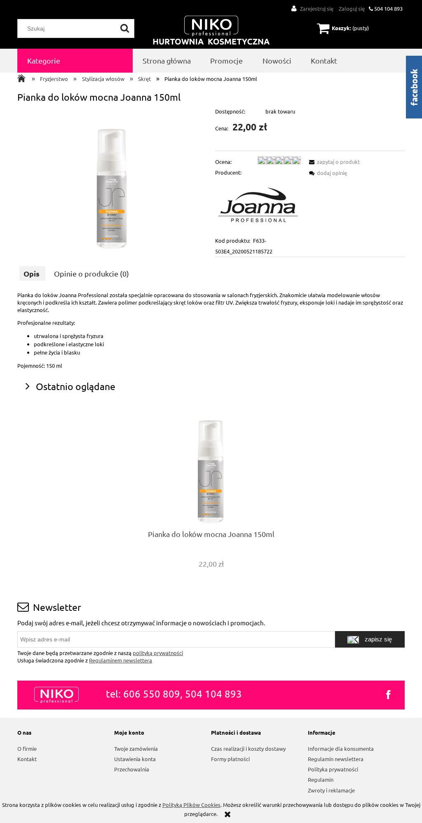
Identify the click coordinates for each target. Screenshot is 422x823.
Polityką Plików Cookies (191, 804)
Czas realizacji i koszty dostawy (248, 748)
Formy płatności (230, 758)
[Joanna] (258, 205)
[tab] (32, 273)
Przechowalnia (131, 769)
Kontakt (27, 758)
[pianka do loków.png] (112, 179)
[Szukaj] (124, 28)
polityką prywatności (158, 652)
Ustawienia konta (135, 758)
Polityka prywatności (333, 769)
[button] (333, 161)
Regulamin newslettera (335, 758)
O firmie (27, 748)
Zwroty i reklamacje (331, 790)
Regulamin (320, 779)
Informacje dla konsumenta (341, 748)
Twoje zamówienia (136, 748)
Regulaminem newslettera (120, 660)
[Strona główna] (211, 30)
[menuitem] (75, 61)
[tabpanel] (211, 330)
